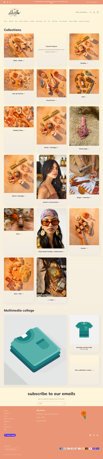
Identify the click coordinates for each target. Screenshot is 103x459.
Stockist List (7, 413)
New (18, 234)
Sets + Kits (18, 294)
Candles (83, 63)
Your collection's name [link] (83, 370)
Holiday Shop (18, 130)
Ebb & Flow (10, 454)
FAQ (5, 429)
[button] (90, 12)
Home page (83, 149)
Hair (83, 97)
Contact (6, 410)
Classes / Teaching (9, 419)
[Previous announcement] (33, 2)
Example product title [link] (84, 347)
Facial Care (50, 100)
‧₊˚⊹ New (50, 300)
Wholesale (6, 421)
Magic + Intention (83, 197)
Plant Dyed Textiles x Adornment (51, 251)
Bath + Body (17, 60)
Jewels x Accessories (50, 202)
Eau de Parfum (18, 94)
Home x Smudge (18, 196)
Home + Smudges (50, 147)
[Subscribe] (64, 403)
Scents (83, 248)
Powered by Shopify (17, 454)
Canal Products (51, 46)
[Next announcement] (70, 2)
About (5, 416)
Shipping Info (7, 427)
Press (5, 424)
